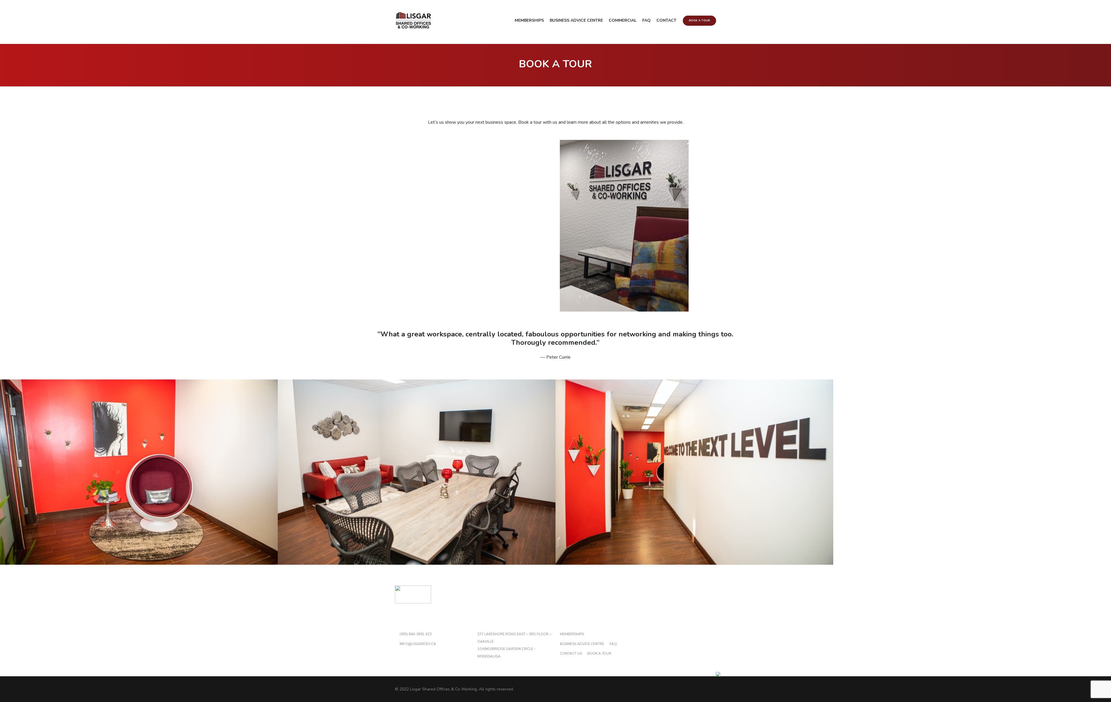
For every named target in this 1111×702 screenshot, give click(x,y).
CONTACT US (571, 653)
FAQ (646, 20)
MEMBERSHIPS (529, 20)
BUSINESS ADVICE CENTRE (576, 20)
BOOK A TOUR (599, 653)
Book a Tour (699, 20)
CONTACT (666, 20)
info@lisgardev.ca (418, 644)
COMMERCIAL (623, 20)
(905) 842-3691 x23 (416, 634)
